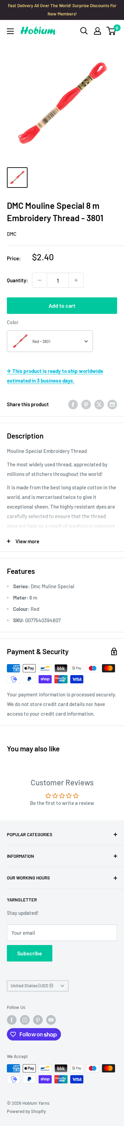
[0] (111, 31)
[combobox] (50, 341)
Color (12, 322)
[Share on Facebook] (73, 404)
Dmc (12, 234)
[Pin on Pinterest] (86, 404)
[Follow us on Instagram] (25, 1020)
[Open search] (84, 31)
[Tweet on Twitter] (99, 404)
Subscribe (29, 953)
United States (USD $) (32, 985)
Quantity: (17, 280)
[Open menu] (10, 31)
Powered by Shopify (26, 1111)
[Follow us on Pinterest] (38, 1020)
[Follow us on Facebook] (12, 1020)
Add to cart (62, 305)
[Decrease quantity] (39, 280)
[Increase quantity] (76, 280)
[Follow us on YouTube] (51, 1020)
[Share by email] (112, 404)
